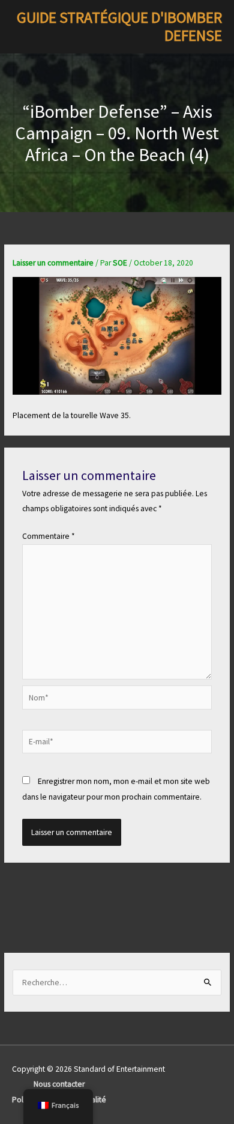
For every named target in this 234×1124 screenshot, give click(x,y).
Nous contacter (59, 1084)
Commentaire (48, 536)
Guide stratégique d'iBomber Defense (119, 27)
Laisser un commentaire (53, 263)
